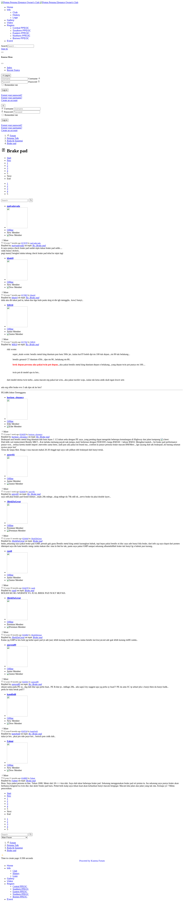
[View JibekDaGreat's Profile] (17, 523)
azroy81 (11, 454)
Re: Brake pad (39, 245)
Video (10, 23)
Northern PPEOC (21, 36)
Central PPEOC (21, 28)
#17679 (24, 243)
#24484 (25, 635)
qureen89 (11, 645)
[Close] (2, 63)
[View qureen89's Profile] (17, 666)
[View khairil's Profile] (17, 279)
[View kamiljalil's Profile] (17, 715)
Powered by (84, 861)
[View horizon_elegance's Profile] (17, 418)
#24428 (23, 434)
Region (10, 25)
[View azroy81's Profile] (17, 476)
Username (33, 78)
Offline (10, 230)
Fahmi (10, 741)
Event (10, 41)
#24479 (25, 588)
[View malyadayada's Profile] (17, 227)
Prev (9, 160)
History (16, 15)
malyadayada (13, 206)
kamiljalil (11, 694)
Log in (4, 90)
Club (15, 12)
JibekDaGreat (14, 501)
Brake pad (37, 541)
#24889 (24, 778)
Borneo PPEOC (21, 38)
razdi (9, 551)
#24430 (23, 492)
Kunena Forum (98, 861)
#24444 (25, 538)
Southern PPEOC (22, 30)
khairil (10, 258)
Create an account (9, 100)
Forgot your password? (11, 95)
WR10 (10, 305)
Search (4, 46)
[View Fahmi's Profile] (17, 762)
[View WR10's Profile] (17, 326)
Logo (15, 17)
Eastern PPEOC (21, 33)
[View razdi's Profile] (17, 572)
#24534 (24, 731)
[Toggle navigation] (2, 52)
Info (9, 10)
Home (10, 7)
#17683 (24, 295)
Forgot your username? (11, 98)
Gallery (10, 20)
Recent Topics (13, 70)
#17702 (24, 342)
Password (32, 82)
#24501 (25, 682)
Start (9, 158)
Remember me (11, 85)
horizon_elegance (15, 397)
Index (9, 67)
